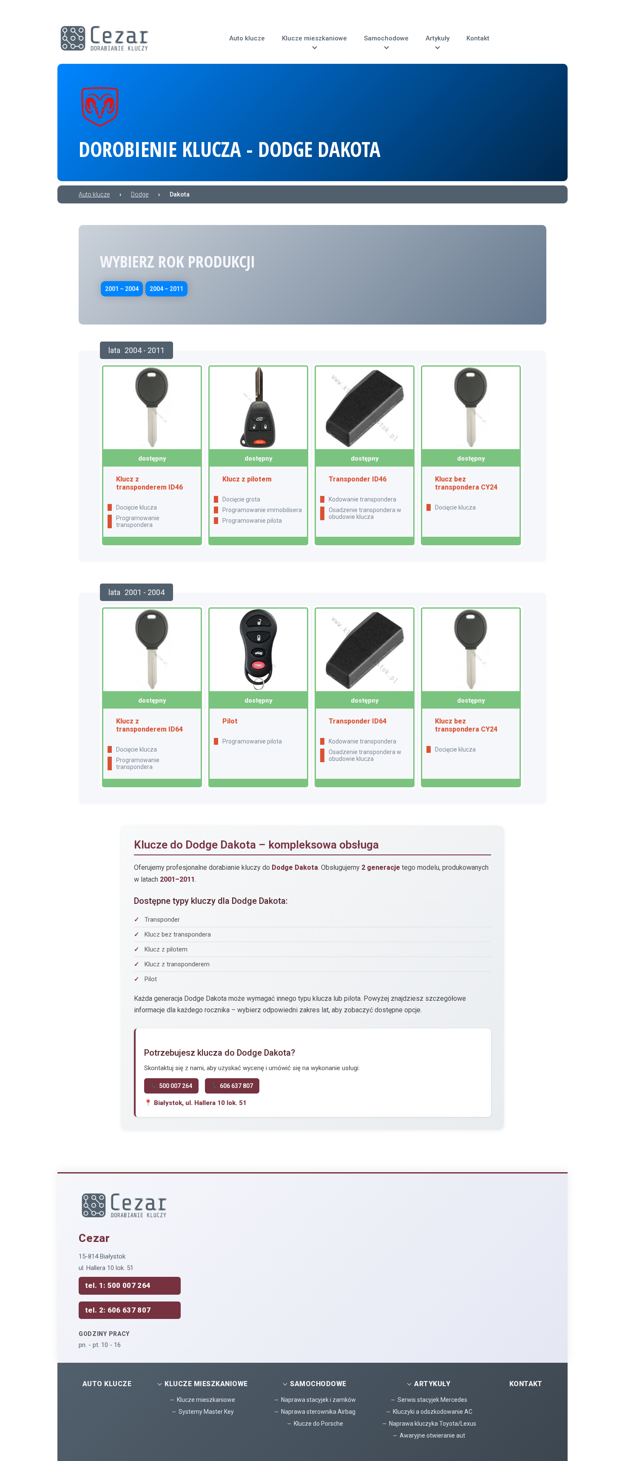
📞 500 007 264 (171, 1085)
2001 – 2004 (122, 288)
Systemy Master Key (206, 1411)
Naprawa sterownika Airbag (318, 1411)
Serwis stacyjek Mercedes (432, 1399)
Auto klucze (106, 1384)
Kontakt (526, 1384)
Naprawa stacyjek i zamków (318, 1399)
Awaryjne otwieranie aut (432, 1435)
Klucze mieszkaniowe (206, 1399)
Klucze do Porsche (318, 1423)
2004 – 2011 (166, 288)
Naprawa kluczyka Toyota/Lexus (432, 1423)
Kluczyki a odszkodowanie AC (432, 1411)
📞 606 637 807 (232, 1085)
